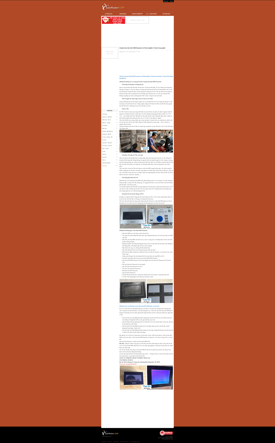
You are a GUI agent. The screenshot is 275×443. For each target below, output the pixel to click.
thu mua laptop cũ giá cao (124, 441)
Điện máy (104, 128)
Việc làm (104, 154)
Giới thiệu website (106, 163)
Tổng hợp (104, 165)
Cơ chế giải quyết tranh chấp (167, 438)
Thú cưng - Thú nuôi (107, 145)
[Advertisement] (152, 6)
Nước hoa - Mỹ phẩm (107, 117)
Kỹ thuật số (104, 125)
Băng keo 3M (104, 441)
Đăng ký (171, 1)
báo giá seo (110, 441)
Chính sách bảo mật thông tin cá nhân (165, 437)
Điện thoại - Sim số (106, 119)
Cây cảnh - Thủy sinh (107, 142)
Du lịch (103, 151)
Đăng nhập (166, 1)
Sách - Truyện (105, 148)
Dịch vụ (104, 160)
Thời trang (104, 114)
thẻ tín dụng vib (116, 441)
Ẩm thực (104, 140)
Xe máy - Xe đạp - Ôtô (107, 137)
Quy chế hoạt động (169, 436)
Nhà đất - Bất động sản (107, 131)
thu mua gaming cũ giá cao (135, 441)
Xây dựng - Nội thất (106, 134)
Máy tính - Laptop (106, 122)
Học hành (104, 157)
